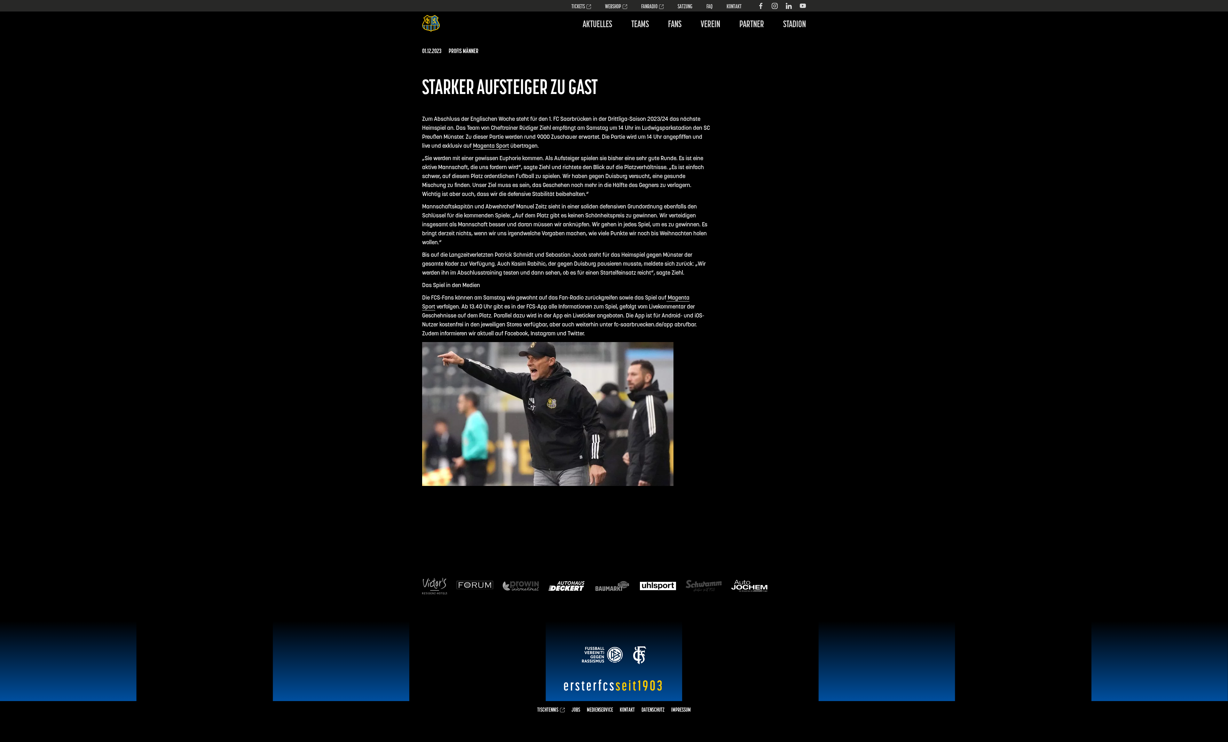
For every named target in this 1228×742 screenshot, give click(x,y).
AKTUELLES (597, 25)
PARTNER (751, 25)
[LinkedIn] (789, 6)
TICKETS (578, 7)
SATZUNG (685, 7)
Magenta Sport (491, 146)
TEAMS (640, 25)
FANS (674, 25)
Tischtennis (547, 710)
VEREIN (710, 25)
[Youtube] (803, 6)
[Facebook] (761, 6)
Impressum (681, 710)
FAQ (709, 7)
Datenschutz (653, 710)
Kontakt (734, 7)
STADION (794, 25)
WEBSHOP (613, 7)
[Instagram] (775, 6)
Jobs (575, 710)
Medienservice (600, 710)
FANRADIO (649, 7)
